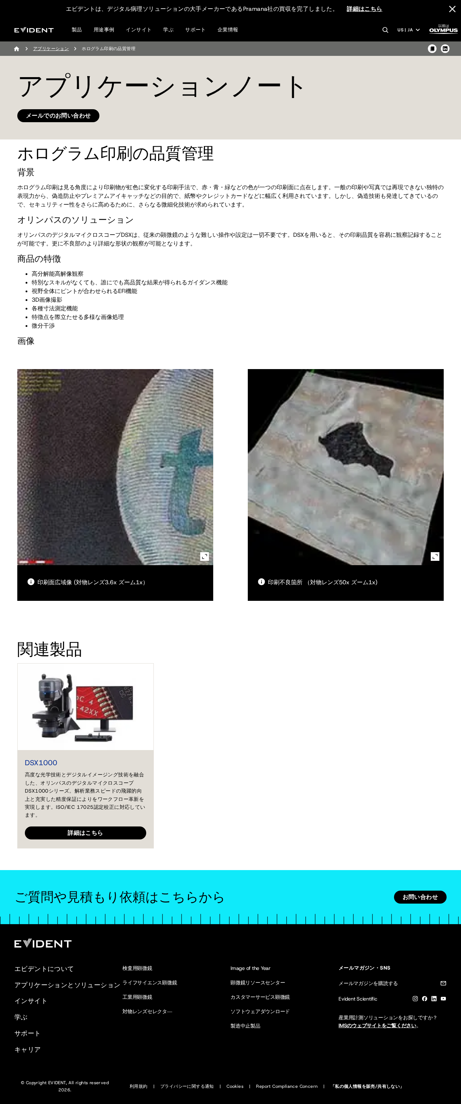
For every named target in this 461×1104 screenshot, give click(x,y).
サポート (195, 29)
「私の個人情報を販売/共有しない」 (367, 1086)
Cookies (235, 1086)
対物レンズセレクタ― (147, 1011)
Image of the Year (250, 968)
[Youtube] (443, 1000)
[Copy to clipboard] (432, 48)
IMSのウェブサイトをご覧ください (377, 1025)
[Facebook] (424, 1000)
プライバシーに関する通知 (187, 1086)
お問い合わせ (420, 897)
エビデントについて (44, 969)
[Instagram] (415, 1000)
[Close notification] (452, 9)
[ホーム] (16, 48)
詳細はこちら (364, 9)
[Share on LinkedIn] (445, 48)
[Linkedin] (434, 1000)
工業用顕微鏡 (137, 997)
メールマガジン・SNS (364, 968)
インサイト (139, 29)
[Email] (443, 984)
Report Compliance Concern (287, 1086)
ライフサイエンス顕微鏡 (149, 982)
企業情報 (228, 29)
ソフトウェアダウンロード (260, 1011)
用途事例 (104, 29)
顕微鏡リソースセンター (257, 982)
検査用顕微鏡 (137, 968)
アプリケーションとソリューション (67, 985)
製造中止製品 (245, 1026)
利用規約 (139, 1086)
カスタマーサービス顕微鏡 (260, 997)
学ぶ (168, 29)
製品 (77, 29)
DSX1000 (41, 762)
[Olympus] (443, 31)
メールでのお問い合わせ (58, 115)
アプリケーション (51, 48)
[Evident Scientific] (34, 29)
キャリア (27, 1049)
